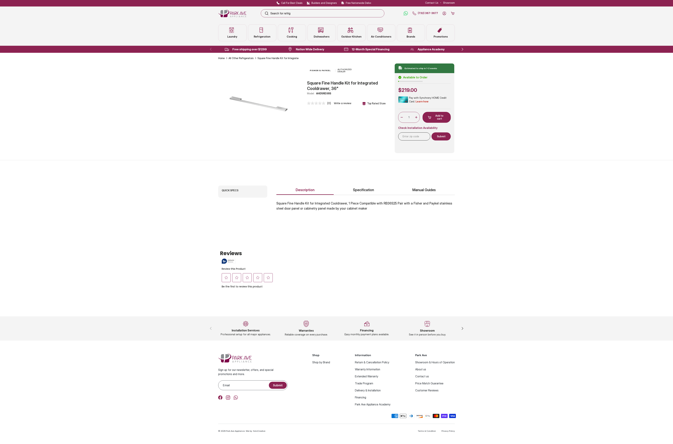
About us (420, 369)
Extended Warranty (366, 376)
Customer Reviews (427, 390)
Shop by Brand (321, 362)
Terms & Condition (427, 431)
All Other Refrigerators (241, 58)
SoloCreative (259, 431)
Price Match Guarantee (429, 383)
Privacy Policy (448, 431)
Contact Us (431, 2)
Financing (360, 397)
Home (221, 58)
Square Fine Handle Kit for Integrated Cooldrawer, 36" (282, 58)
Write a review (342, 103)
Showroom (449, 2)
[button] (453, 13)
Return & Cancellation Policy (372, 362)
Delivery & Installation (368, 390)
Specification (363, 190)
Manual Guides (424, 190)
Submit (278, 385)
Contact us (422, 376)
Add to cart (439, 117)
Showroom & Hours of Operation (435, 362)
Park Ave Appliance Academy (372, 404)
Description (305, 190)
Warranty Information (367, 369)
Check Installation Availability (418, 128)
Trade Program (364, 383)
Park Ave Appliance (235, 431)
